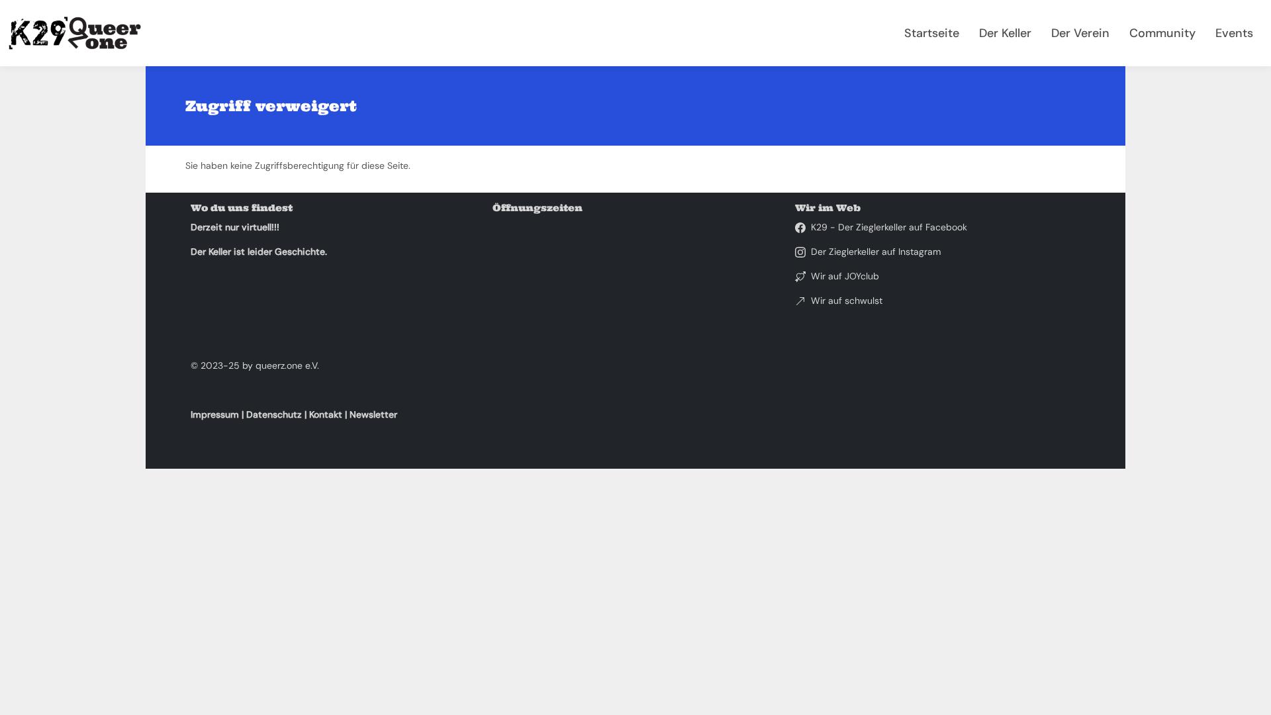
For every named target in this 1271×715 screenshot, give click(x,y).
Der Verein (1080, 33)
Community (1162, 33)
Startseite (931, 33)
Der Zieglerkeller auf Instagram (876, 252)
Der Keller (1005, 33)
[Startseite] (80, 33)
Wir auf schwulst (846, 301)
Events (1234, 33)
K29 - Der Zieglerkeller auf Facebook (889, 227)
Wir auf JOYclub (845, 276)
